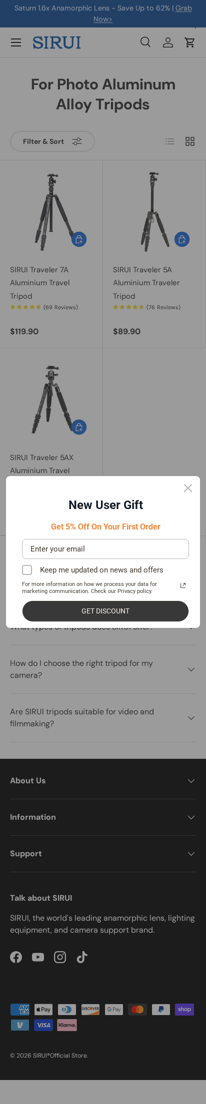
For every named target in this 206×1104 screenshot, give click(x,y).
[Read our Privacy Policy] (183, 585)
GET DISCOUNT (106, 611)
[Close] (188, 488)
